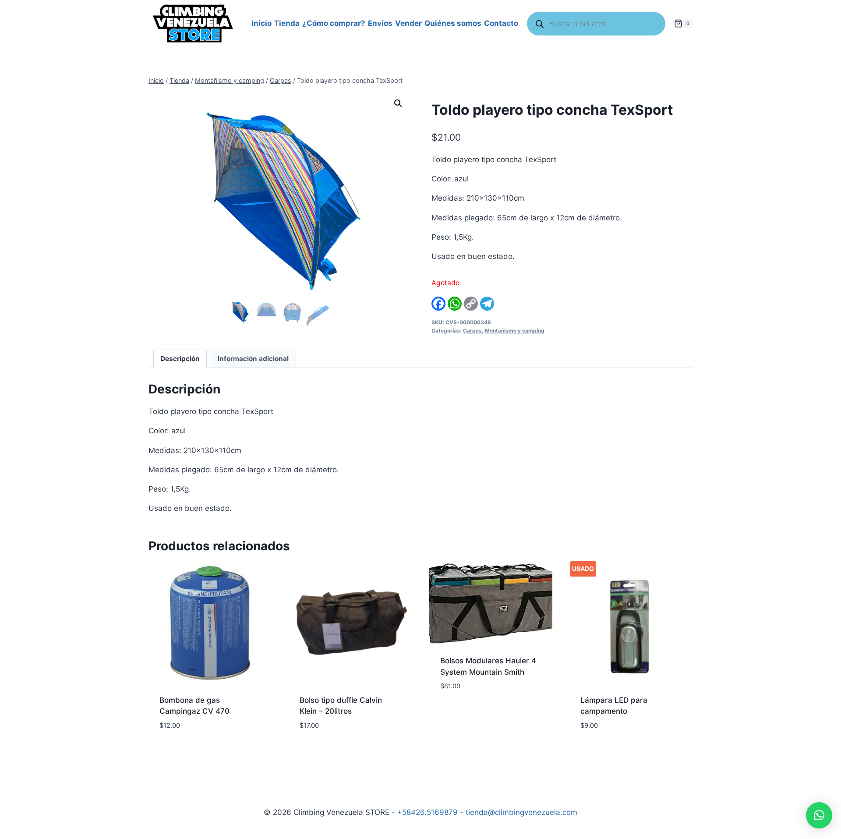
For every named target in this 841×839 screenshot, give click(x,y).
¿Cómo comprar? (333, 23)
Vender (408, 23)
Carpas (472, 330)
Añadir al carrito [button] (473, 712)
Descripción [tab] (180, 358)
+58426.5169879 (427, 812)
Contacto (501, 23)
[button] (398, 103)
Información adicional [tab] (253, 358)
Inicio (261, 23)
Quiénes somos (452, 23)
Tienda (287, 23)
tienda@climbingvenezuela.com (521, 812)
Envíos (380, 23)
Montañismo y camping (514, 330)
